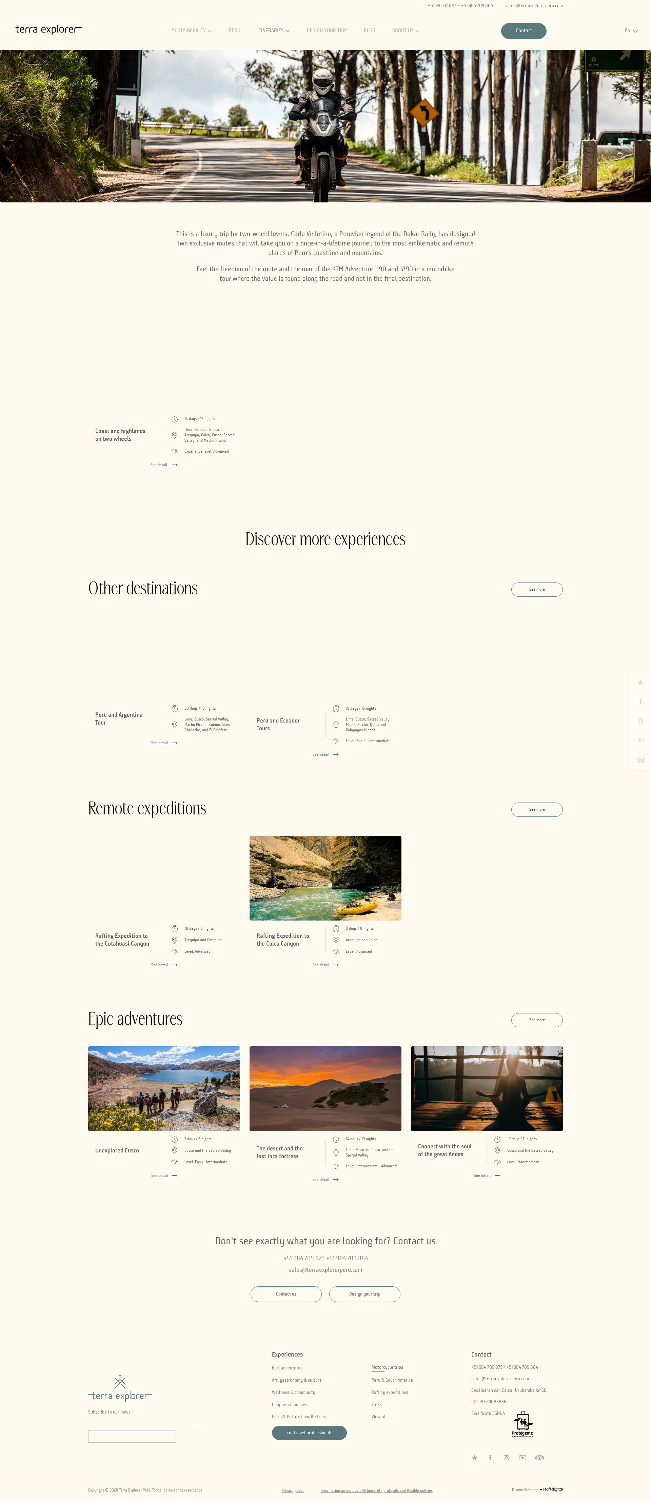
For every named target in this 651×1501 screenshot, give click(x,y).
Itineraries (270, 31)
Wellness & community (293, 1392)
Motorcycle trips (387, 1367)
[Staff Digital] (551, 1490)
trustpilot (640, 682)
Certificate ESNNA (488, 1413)
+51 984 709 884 (477, 5)
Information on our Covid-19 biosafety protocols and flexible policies (377, 1491)
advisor (640, 760)
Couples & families (289, 1404)
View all (379, 1417)
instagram (640, 721)
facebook (640, 701)
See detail (159, 743)
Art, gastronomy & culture (297, 1380)
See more (537, 590)
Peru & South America (392, 1380)
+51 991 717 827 (442, 5)
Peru (234, 31)
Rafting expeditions (390, 1392)
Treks (377, 1404)
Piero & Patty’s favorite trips (299, 1417)
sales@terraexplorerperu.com (534, 5)
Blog (369, 31)
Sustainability (189, 31)
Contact (524, 31)
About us (403, 31)
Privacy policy (293, 1491)
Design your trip (327, 31)
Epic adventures (287, 1368)
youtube (640, 741)
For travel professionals (309, 1432)
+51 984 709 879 (304, 1259)
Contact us (286, 1294)
